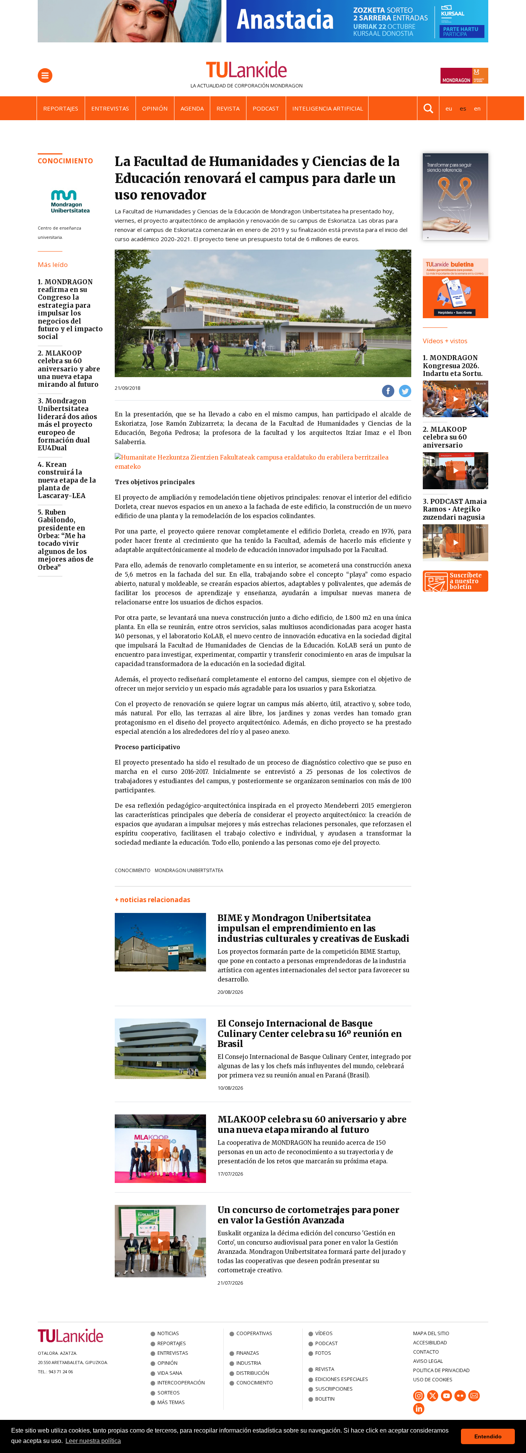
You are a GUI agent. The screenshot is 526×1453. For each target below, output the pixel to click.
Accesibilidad (430, 1342)
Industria (248, 1362)
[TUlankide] (247, 71)
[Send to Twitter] (405, 390)
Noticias (168, 1333)
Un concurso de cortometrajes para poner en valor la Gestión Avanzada (308, 1215)
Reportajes (60, 108)
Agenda (192, 108)
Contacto (426, 1351)
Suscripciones (334, 1388)
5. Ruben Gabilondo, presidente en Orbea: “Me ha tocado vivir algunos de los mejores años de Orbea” (66, 540)
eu (449, 108)
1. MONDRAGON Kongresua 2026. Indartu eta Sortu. (453, 366)
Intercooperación (181, 1382)
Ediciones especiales (341, 1379)
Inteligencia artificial (327, 108)
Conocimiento (65, 160)
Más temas (171, 1402)
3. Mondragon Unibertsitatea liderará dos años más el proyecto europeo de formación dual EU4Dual (67, 424)
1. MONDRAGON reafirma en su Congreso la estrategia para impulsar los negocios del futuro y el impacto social (70, 309)
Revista (228, 108)
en (477, 108)
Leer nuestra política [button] (93, 1441)
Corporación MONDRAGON (269, 85)
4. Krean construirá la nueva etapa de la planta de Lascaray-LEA (67, 480)
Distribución (252, 1372)
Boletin (325, 1398)
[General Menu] (45, 75)
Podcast (266, 108)
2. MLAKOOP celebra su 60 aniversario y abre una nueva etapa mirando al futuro (69, 369)
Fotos (323, 1352)
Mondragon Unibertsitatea (189, 870)
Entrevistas (110, 108)
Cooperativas (254, 1333)
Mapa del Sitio (431, 1333)
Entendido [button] (488, 1436)
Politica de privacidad (441, 1370)
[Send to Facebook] (388, 390)
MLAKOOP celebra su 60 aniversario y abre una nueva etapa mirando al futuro (312, 1124)
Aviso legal (428, 1360)
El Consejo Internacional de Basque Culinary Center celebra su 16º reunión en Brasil (310, 1034)
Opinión (155, 108)
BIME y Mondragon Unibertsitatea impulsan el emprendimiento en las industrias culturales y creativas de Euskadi (313, 928)
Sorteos (168, 1392)
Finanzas (247, 1352)
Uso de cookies (432, 1379)
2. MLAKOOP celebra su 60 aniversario (445, 437)
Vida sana (169, 1372)
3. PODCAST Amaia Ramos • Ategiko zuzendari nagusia (455, 509)
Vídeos (324, 1333)
